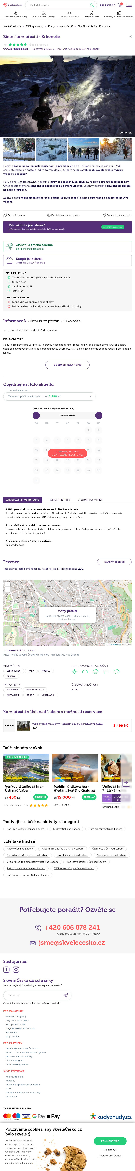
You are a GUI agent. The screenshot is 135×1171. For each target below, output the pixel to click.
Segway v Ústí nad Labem (111, 855)
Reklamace (11, 1032)
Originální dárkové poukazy (20, 1028)
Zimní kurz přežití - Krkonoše (94, 26)
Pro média (11, 1096)
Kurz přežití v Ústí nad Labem (105, 829)
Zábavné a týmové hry (15, 16)
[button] (94, 609)
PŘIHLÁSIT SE (107, 5)
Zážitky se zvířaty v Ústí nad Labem (74, 868)
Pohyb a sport (91, 16)
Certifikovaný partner (17, 1064)
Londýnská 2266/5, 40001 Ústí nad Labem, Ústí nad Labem (66, 49)
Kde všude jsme (14, 1077)
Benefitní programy (16, 1016)
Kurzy (51, 26)
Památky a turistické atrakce (119, 16)
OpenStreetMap (115, 644)
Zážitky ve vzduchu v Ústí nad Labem (28, 875)
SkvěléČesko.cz (12, 26)
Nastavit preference (110, 1155)
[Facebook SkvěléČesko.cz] (6, 969)
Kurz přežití (66, 26)
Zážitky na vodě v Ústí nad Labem (26, 868)
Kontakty (10, 1080)
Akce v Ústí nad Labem (20, 848)
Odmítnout (110, 1149)
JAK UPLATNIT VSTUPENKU (22, 500)
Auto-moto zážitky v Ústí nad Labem (62, 848)
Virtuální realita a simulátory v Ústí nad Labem (32, 862)
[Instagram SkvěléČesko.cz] (16, 969)
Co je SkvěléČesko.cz (17, 1020)
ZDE (80, 568)
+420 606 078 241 (72, 927)
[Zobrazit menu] (129, 5)
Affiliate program (15, 1060)
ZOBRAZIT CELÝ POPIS (67, 365)
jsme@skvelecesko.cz (72, 942)
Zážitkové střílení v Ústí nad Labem (86, 862)
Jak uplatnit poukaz (16, 1024)
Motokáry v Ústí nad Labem (72, 855)
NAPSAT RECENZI (114, 562)
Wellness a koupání (69, 16)
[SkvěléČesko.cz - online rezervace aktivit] (12, 5)
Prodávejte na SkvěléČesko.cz (22, 1048)
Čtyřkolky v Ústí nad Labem (107, 848)
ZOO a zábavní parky (43, 16)
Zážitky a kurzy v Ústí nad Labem (25, 829)
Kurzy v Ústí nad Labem (66, 829)
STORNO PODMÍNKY (90, 500)
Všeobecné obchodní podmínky (23, 1092)
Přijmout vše (110, 1141)
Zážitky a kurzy (34, 26)
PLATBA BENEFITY (58, 500)
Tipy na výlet (13, 1036)
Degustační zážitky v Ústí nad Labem (27, 855)
